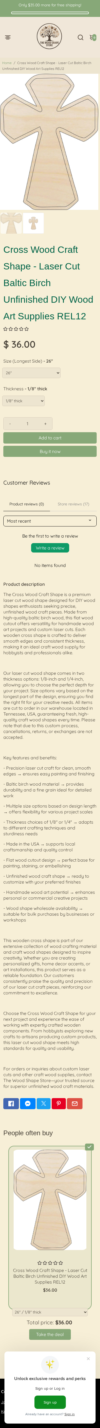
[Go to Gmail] (74, 1103)
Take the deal (50, 1334)
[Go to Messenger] (28, 1103)
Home (7, 63)
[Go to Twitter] (44, 1103)
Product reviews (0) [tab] (26, 504)
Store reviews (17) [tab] (73, 504)
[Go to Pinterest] (59, 1103)
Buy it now (50, 451)
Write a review (50, 548)
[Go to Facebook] (11, 1103)
